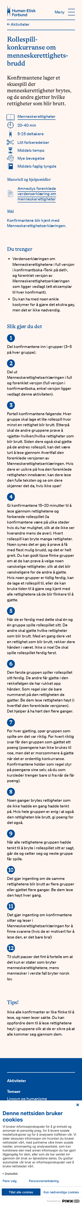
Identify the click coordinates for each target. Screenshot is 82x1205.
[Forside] (21, 11)
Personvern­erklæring (44, 1181)
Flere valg (10, 1181)
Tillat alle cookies (21, 1192)
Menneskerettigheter (36, 116)
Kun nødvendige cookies (61, 1192)
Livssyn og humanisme (27, 1098)
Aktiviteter (18, 24)
